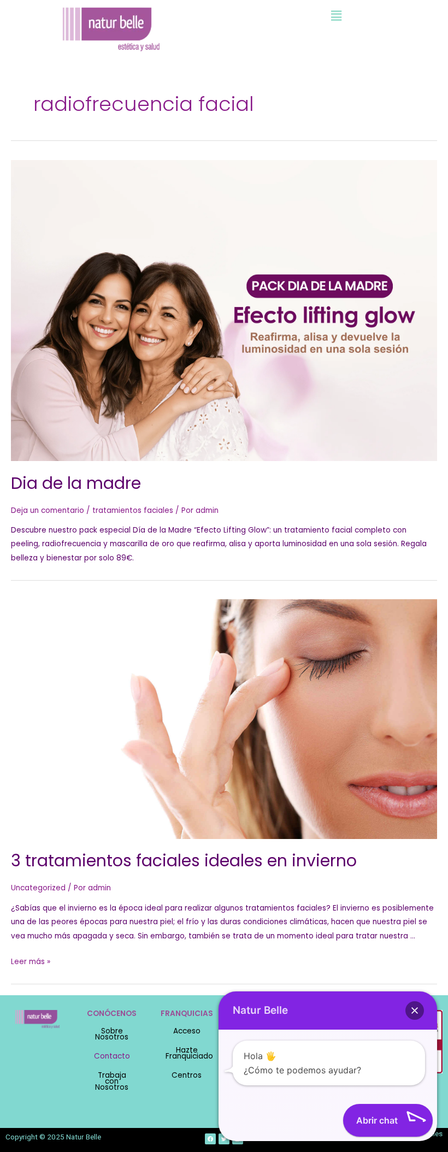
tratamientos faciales (132, 510)
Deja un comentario (47, 510)
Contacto (112, 1056)
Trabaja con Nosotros (111, 1081)
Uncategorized (38, 888)
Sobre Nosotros (111, 1034)
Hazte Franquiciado (189, 1053)
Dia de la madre (76, 483)
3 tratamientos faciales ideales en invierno (184, 860)
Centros (187, 1075)
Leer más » (30, 961)
